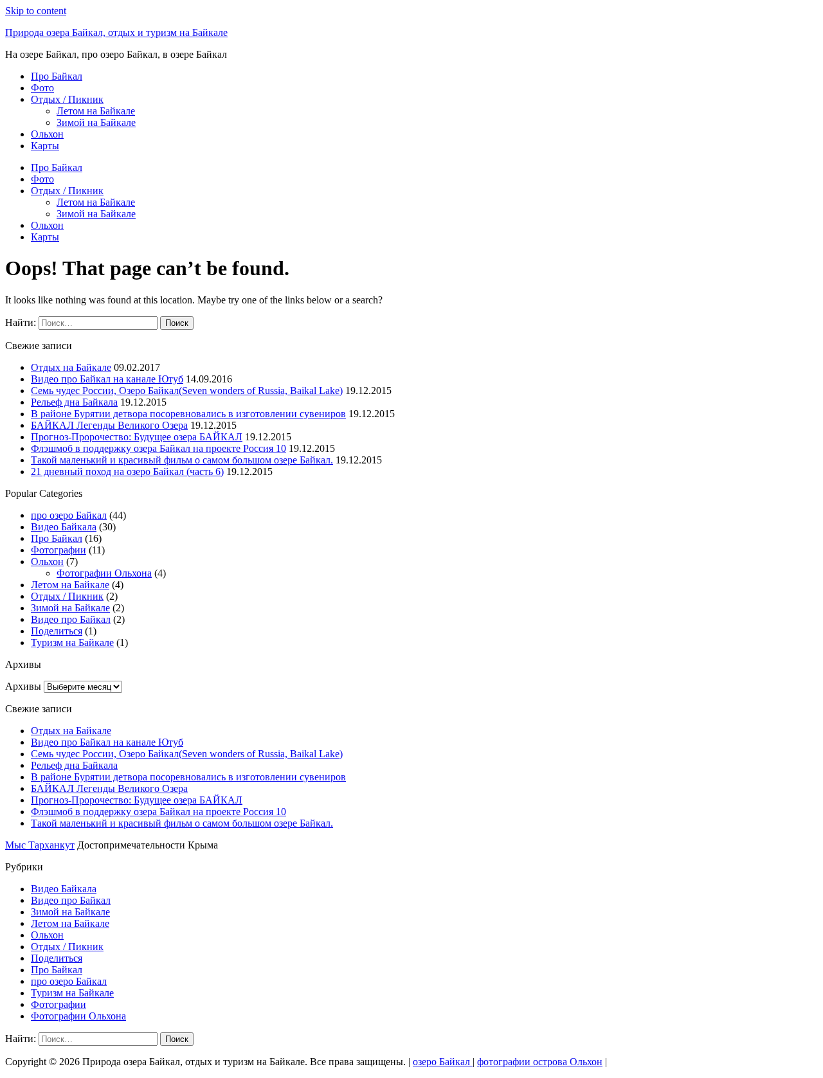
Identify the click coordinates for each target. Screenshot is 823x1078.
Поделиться (56, 630)
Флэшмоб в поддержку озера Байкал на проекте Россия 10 (158, 448)
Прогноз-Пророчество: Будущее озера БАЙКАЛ (136, 436)
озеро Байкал (443, 1061)
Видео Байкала (63, 526)
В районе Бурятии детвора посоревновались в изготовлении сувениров (188, 413)
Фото (42, 87)
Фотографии (58, 549)
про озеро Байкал (69, 515)
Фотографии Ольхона (104, 573)
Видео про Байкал (71, 619)
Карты (45, 145)
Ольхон (47, 134)
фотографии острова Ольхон (539, 1061)
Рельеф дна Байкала (74, 402)
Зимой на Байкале (96, 122)
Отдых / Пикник (67, 99)
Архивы (23, 686)
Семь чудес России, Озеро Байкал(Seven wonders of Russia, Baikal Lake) (187, 390)
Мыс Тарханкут (40, 845)
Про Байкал (56, 76)
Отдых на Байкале (71, 367)
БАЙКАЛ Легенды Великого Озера (109, 425)
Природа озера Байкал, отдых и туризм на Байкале (116, 32)
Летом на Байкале (96, 110)
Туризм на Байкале (72, 642)
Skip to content (35, 10)
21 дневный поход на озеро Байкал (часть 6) (127, 471)
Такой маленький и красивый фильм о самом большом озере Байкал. (182, 459)
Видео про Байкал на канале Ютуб (107, 378)
